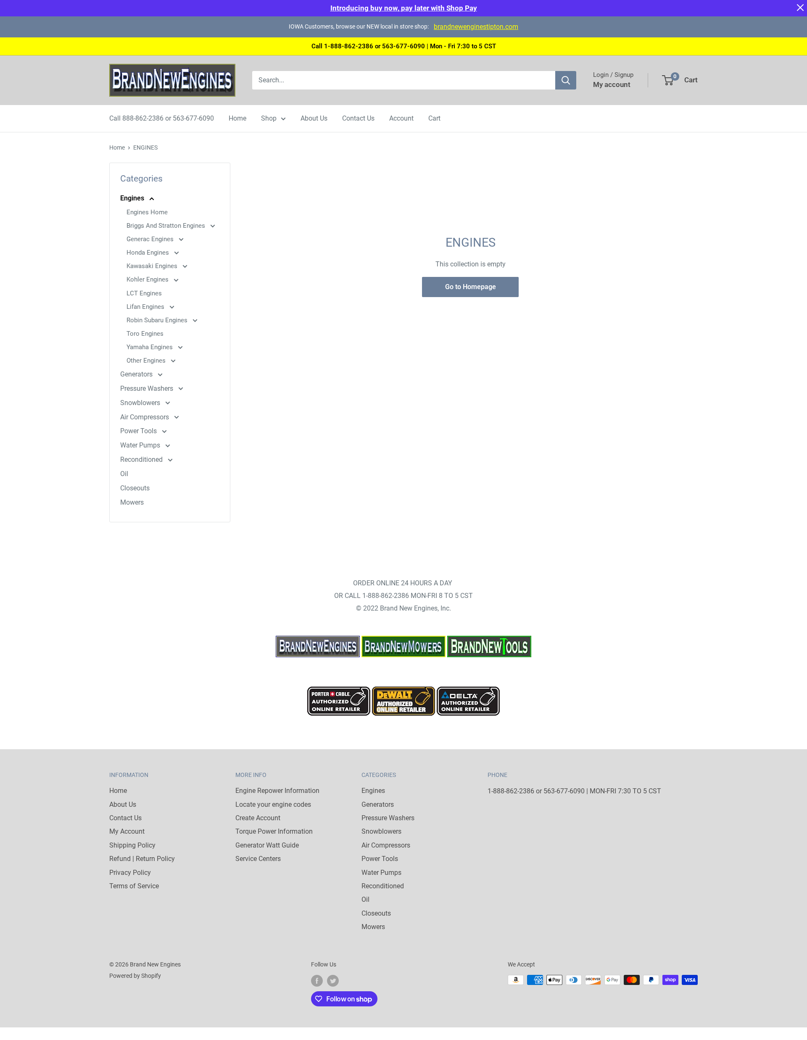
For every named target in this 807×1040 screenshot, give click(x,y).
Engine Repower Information (277, 791)
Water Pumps (141, 445)
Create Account (257, 818)
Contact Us (358, 118)
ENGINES (145, 147)
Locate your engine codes (273, 804)
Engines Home (147, 212)
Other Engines (147, 360)
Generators (137, 374)
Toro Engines (145, 333)
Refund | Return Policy (142, 859)
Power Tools (139, 431)
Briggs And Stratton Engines (167, 225)
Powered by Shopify (135, 975)
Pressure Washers (147, 388)
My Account (127, 831)
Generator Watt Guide (267, 845)
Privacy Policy (130, 873)
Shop (269, 118)
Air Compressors (145, 417)
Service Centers (258, 859)
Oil (124, 474)
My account (611, 84)
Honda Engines (149, 252)
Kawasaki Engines (153, 266)
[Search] (565, 80)
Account (401, 118)
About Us (314, 118)
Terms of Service (134, 886)
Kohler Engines (148, 279)
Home (237, 118)
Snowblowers (141, 403)
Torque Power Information (274, 831)
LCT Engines (144, 293)
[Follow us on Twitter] (333, 981)
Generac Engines (151, 239)
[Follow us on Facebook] (317, 981)
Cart (434, 118)
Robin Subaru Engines (158, 320)
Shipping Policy (132, 845)
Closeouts (135, 488)
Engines (133, 198)
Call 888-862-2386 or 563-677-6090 (161, 118)
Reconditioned (142, 459)
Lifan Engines (146, 307)
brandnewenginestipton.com (476, 27)
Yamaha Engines (150, 347)
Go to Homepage (470, 287)
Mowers (132, 502)
